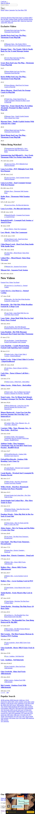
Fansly (20, 17)
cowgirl (13, 710)
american (30, 718)
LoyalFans (26, 17)
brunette (12, 711)
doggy (4, 711)
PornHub (26, 19)
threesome (28, 708)
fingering (9, 716)
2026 (10, 702)
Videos (7, 10)
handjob (20, 705)
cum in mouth (27, 716)
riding (21, 706)
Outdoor (11, 19)
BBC (7, 19)
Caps (3, 1)
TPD (25, 10)
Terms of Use (4, 811)
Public (16, 19)
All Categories (5, 721)
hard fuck (19, 708)
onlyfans (5, 700)
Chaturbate (7, 21)
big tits (10, 703)
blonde (4, 706)
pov (22, 700)
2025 (27, 702)
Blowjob (10, 22)
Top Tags (18, 10)
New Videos (9, 282)
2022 (12, 708)
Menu (2, 8)
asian (17, 715)
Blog (22, 10)
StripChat (23, 21)
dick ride (24, 715)
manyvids (25, 713)
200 (7, 692)
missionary (19, 703)
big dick (28, 710)
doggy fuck (14, 718)
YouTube (20, 19)
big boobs (5, 710)
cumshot (18, 702)
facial (13, 705)
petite (22, 718)
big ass (28, 705)
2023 (6, 705)
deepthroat (12, 706)
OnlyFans (3, 17)
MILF (30, 17)
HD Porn (9, 17)
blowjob (14, 700)
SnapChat (29, 21)
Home (2, 10)
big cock (17, 716)
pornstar (5, 718)
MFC (18, 21)
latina (10, 715)
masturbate (16, 713)
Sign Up (3, 3)
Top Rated (16, 282)
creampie (29, 706)
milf (8, 713)
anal (20, 710)
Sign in (8, 3)
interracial (20, 711)
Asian (2, 22)
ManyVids (15, 17)
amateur (4, 708)
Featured (3, 282)
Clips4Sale (14, 21)
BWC (6, 22)
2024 (27, 703)
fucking (4, 720)
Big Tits (3, 19)
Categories (12, 10)
